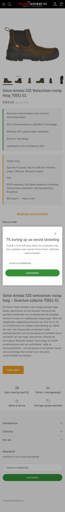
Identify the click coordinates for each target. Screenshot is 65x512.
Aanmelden (32, 272)
